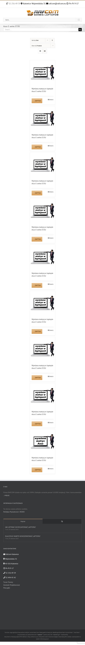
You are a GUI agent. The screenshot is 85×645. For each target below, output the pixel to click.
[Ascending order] (52, 40)
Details (51, 99)
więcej (7, 495)
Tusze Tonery (8, 582)
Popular (23, 521)
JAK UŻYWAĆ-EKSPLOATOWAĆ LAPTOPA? (20, 527)
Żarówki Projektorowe (11, 585)
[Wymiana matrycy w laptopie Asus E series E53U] (42, 72)
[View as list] (44, 51)
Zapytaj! (38, 101)
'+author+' (40, 634)
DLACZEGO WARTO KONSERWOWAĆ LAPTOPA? (22, 536)
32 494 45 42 (10, 577)
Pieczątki (6, 588)
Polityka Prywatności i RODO (14, 512)
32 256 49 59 (14, 3)
